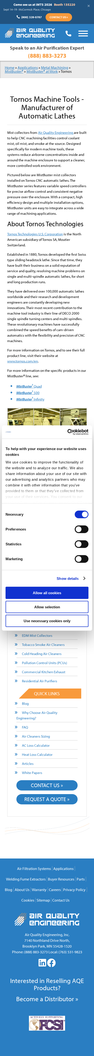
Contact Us (60, 900)
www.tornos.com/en (22, 361)
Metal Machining (54, 67)
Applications (28, 67)
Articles (28, 763)
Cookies (27, 900)
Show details (68, 578)
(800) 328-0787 (31, 17)
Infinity (30, 399)
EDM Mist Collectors (37, 635)
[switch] (81, 529)
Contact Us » (59, 17)
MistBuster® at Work (42, 71)
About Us (22, 889)
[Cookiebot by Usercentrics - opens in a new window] (67, 432)
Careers (55, 889)
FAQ (25, 727)
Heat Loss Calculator (37, 754)
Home (9, 67)
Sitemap (43, 900)
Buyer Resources (61, 879)
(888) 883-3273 (47, 55)
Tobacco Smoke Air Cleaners (43, 644)
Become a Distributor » (47, 999)
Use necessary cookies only (47, 621)
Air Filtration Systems (34, 868)
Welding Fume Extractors (26, 879)
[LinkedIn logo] (43, 964)
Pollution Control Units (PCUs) (44, 663)
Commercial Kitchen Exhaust (43, 672)
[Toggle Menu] (83, 33)
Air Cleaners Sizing (36, 736)
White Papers (32, 772)
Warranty (39, 889)
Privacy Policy (74, 889)
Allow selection (47, 607)
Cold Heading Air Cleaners (41, 653)
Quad (29, 386)
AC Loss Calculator (36, 745)
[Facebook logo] (51, 964)
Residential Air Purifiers (39, 681)
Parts (81, 879)
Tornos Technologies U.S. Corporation (35, 234)
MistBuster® (14, 71)
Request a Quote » (46, 799)
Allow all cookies (47, 593)
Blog (25, 703)
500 (28, 392)
